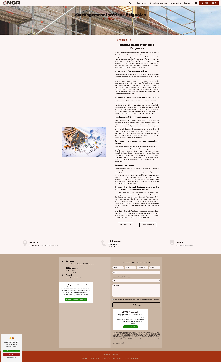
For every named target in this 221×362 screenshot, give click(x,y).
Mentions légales (117, 358)
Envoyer (138, 305)
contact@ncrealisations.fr (185, 245)
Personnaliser (11, 358)
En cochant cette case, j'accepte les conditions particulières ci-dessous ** (136, 300)
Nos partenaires (175, 3)
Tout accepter (11, 351)
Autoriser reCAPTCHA (130, 327)
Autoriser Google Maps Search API (76, 299)
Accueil (131, 3)
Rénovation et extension (158, 3)
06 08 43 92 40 (113, 244)
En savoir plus (125, 225)
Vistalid (85, 358)
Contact (187, 3)
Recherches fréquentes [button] (111, 355)
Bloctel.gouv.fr (142, 342)
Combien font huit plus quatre (121, 277)
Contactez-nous (148, 225)
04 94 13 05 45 (210, 3)
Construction (141, 3)
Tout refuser (11, 354)
